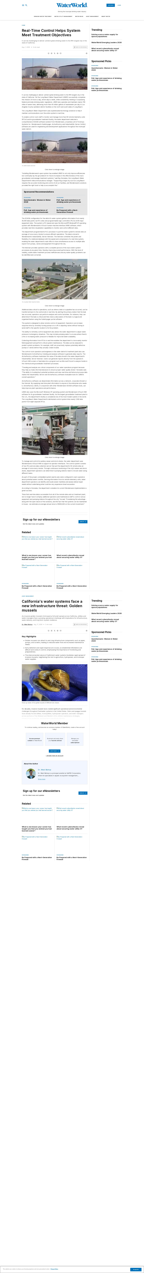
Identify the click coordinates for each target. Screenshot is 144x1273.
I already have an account (54, 755)
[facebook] (48, 53)
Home (23, 25)
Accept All (135, 1269)
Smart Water (105, 16)
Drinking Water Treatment (43, 16)
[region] (72, 1269)
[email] (60, 53)
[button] (23, 5)
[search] (26, 5)
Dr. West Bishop (27, 624)
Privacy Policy (54, 1269)
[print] (86, 53)
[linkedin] (51, 53)
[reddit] (57, 53)
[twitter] (54, 53)
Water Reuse (79, 16)
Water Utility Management (63, 16)
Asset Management (92, 16)
